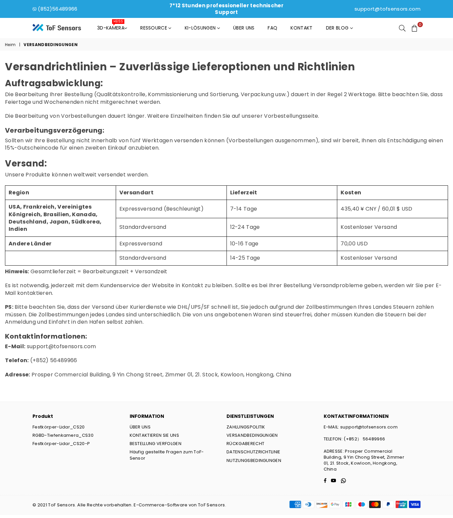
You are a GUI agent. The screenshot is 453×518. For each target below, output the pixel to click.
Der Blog (338, 28)
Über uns (244, 28)
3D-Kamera (110, 26)
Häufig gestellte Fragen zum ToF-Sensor (167, 455)
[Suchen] (402, 28)
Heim (10, 44)
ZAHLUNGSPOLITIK (246, 427)
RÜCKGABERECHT (245, 443)
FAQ (272, 28)
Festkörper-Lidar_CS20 (58, 427)
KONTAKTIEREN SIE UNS (154, 435)
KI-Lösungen (201, 28)
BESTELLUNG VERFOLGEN (155, 443)
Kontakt (301, 28)
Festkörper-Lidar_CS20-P (61, 443)
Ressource (154, 28)
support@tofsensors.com (388, 8)
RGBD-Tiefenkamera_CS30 (63, 435)
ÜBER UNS (140, 427)
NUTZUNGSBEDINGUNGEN (254, 460)
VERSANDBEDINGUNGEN (252, 435)
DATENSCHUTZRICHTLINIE (254, 452)
